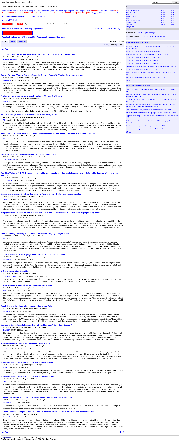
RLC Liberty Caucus (133, 20)
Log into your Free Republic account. (153, 36)
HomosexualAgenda (47, 11)
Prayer (4, 11)
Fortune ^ (6, 218)
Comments (22, 42)
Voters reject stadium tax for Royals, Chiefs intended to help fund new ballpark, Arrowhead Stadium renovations (48, 133)
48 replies (44, 257)
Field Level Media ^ (10, 159)
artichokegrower (29, 365)
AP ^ (4, 120)
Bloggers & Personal (133, 10)
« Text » (120, 45)
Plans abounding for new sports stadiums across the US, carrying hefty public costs (35, 233)
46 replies (40, 117)
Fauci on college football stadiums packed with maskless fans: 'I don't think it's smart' (36, 325)
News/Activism (131, 16)
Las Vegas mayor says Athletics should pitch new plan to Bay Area (28, 154)
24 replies (41, 215)
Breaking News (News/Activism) (137, 42)
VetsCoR (129, 25)
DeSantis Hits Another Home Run (15, 271)
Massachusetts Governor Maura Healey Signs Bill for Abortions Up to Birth (151, 113)
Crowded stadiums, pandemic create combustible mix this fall (26, 285)
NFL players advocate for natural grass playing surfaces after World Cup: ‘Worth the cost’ (38, 54)
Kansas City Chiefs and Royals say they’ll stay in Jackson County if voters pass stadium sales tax (41, 194)
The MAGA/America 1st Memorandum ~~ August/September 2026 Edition (151, 66)
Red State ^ (7, 80)
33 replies (42, 157)
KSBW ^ (6, 367)
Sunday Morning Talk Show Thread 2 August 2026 (143, 63)
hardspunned (27, 98)
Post (172, 10)
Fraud (88, 11)
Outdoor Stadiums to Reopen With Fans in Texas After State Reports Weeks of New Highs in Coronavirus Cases (47, 412)
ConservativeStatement (30, 157)
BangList (32, 11)
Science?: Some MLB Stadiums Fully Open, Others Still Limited (27, 343)
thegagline (26, 379)
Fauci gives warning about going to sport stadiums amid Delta (26, 306)
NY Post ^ (6, 311)
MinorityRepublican (29, 57)
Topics (162, 10)
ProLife (26, 11)
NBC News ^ (7, 101)
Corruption (70, 11)
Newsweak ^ (7, 417)
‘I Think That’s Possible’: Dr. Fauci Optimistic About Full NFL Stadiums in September (37, 397)
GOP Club (129, 14)
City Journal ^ (8, 180)
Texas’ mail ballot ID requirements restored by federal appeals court (148, 110)
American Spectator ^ (10, 276)
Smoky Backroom (132, 22)
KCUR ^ (6, 199)
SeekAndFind (25, 78)
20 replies (35, 78)
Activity (12, 42)
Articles (4, 42)
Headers (113, 45)
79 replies (41, 236)
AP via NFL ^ (7, 139)
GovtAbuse (104, 11)
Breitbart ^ (7, 260)
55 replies (43, 308)
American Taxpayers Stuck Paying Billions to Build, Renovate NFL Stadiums (33, 254)
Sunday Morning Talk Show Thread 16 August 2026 (143, 57)
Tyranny (111, 11)
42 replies (43, 400)
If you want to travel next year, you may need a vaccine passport (27, 362)
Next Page (5, 49)
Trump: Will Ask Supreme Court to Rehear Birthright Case (145, 129)
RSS (122, 432)
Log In (23, 2)
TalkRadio (40, 13)
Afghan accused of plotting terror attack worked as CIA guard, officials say (32, 96)
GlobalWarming (60, 11)
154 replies (35, 379)
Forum (17, 2)
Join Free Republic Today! (146, 33)
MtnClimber (26, 178)
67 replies (42, 327)
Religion (129, 18)
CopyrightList (97, 13)
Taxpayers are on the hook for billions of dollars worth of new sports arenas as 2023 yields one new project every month (50, 213)
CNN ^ (5, 382)
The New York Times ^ (11, 59)
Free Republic (7, 2)
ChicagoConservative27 (31, 257)
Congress (82, 11)
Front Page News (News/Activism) (138, 85)
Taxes (76, 11)
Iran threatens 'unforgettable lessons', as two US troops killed (146, 126)
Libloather (25, 136)
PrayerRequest (11, 11)
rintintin (25, 273)
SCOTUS (20, 11)
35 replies (33, 136)
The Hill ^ (6, 330)
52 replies (40, 57)
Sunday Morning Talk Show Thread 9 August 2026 (143, 60)
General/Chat (130, 12)
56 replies (41, 288)
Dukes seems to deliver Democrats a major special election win (147, 54)
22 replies (35, 178)
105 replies (32, 273)
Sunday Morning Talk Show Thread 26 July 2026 (142, 69)
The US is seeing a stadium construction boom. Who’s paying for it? (29, 115)
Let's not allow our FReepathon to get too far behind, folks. (145, 77)
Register (29, 2)
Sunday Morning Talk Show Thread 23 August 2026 (143, 51)
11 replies (42, 346)
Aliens (38, 11)
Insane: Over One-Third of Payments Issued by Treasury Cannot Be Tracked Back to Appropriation (42, 75)
